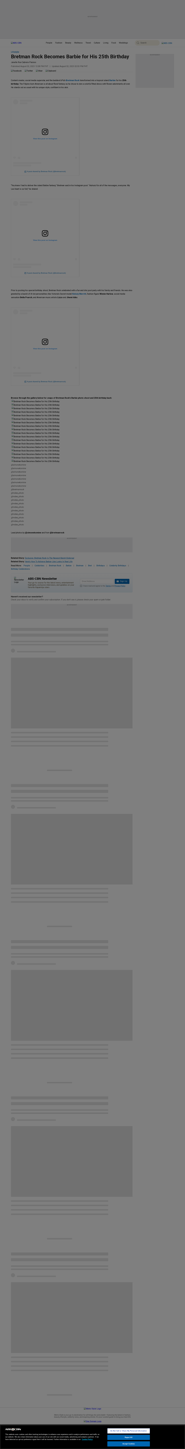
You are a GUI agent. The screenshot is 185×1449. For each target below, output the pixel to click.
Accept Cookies (128, 1444)
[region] (92, 1437)
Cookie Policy (87, 1439)
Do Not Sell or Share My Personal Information (128, 1431)
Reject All (128, 1437)
